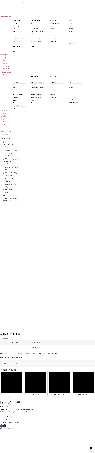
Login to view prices (6, 336)
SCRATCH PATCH (7, 124)
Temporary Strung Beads (9, 183)
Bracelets (71, 23)
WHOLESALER (4, 110)
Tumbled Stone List (54, 41)
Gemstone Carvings (8, 153)
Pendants (71, 28)
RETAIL (3, 121)
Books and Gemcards (54, 23)
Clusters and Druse (17, 41)
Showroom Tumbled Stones (10, 198)
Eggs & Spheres (8, 146)
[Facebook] (1, 426)
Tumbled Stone (7, 194)
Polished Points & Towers (11, 150)
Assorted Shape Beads (10, 184)
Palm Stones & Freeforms (11, 149)
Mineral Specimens (17, 46)
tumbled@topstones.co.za (9, 407)
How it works (6, 112)
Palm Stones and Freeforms (37, 26)
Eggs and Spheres (35, 28)
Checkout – (5, 119)
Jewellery (5, 163)
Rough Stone (15, 51)
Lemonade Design (9, 428)
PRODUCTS (4, 74)
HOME (2, 71)
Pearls (32, 43)
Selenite (33, 33)
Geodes (14, 43)
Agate (4, 142)
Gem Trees (52, 26)
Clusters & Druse (9, 175)
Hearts (32, 23)
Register (6, 115)
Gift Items (52, 28)
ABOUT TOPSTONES (6, 72)
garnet (43, 353)
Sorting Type (15, 342)
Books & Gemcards (9, 190)
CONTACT (3, 116)
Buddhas (14, 28)
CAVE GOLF (5, 126)
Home (1, 207)
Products (4, 141)
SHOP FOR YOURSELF (8, 123)
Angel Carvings (16, 23)
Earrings (7, 166)
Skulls (14, 31)
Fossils (4, 152)
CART (2, 118)
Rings (70, 26)
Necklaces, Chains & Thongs (11, 167)
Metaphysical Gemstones (9, 172)
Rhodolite (47, 353)
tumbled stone (54, 353)
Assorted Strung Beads (36, 41)
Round (32, 46)
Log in (4, 113)
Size (15, 346)
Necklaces (71, 31)
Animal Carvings (16, 26)
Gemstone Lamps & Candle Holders (12, 159)
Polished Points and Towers (37, 31)
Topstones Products (8, 189)
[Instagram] (4, 426)
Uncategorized (5, 201)
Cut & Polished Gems (8, 144)
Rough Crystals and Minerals (10, 173)
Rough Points (15, 49)
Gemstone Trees (7, 161)
